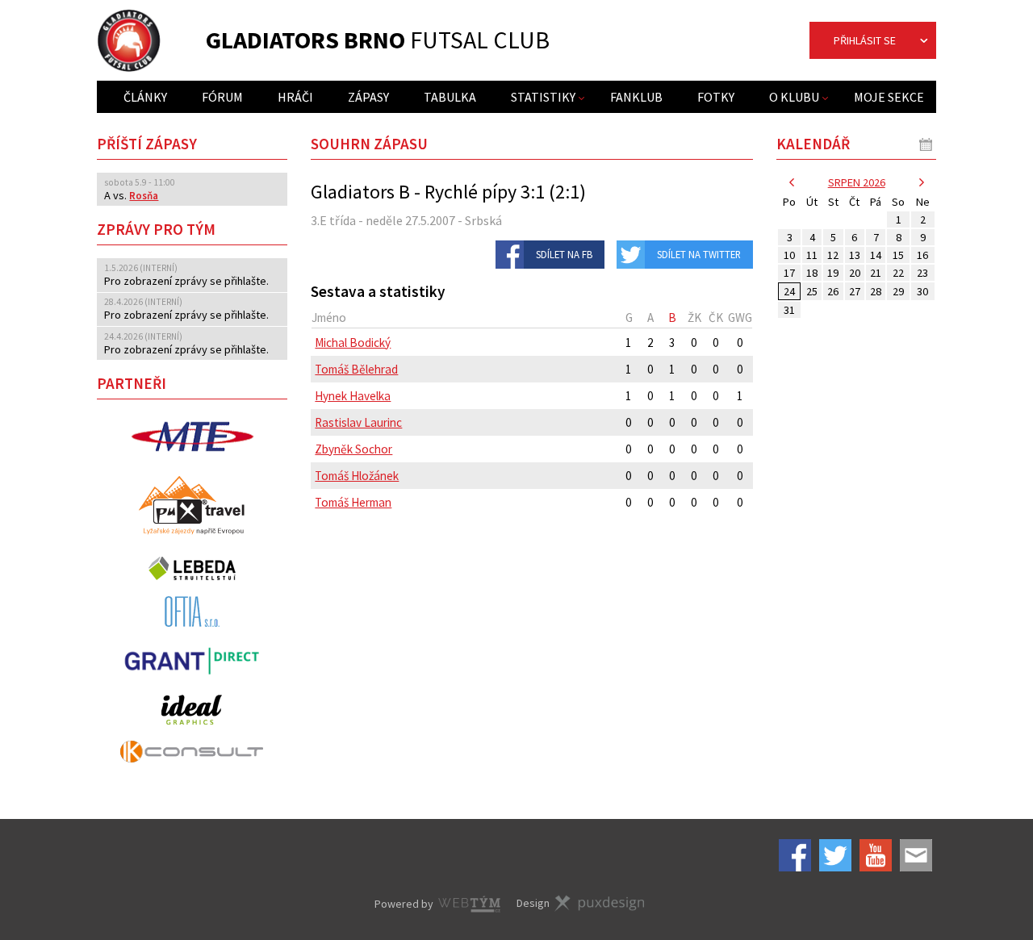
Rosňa (143, 196)
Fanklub (636, 97)
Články (145, 97)
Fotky (715, 97)
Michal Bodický (353, 342)
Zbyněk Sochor (353, 449)
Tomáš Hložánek (357, 475)
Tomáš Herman (353, 502)
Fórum (222, 97)
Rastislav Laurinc (358, 422)
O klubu (794, 97)
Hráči (295, 97)
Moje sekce (889, 97)
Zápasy (368, 97)
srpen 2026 (856, 182)
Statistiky (543, 97)
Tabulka (450, 97)
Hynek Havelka (353, 395)
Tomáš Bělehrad (356, 369)
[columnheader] (464, 317)
